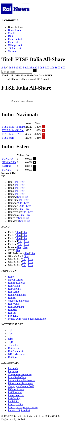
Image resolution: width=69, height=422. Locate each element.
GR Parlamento (16, 354)
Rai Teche (13, 291)
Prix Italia (13, 315)
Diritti (11, 36)
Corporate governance (19, 374)
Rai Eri (12, 297)
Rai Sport (13, 357)
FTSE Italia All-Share (13, 126)
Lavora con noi (16, 395)
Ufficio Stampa (16, 389)
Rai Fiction (14, 285)
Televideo (13, 345)
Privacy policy (15, 404)
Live (22, 181)
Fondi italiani (15, 39)
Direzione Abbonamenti (20, 383)
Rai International (17, 294)
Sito (16, 181)
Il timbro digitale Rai (19, 410)
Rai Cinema (14, 288)
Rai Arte (12, 309)
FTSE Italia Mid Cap (13, 130)
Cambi (11, 33)
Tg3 (10, 336)
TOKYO (7, 169)
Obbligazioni (15, 45)
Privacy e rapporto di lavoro (23, 407)
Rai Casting (14, 398)
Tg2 (10, 333)
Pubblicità (13, 401)
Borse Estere (14, 30)
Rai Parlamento (16, 351)
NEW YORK (9, 162)
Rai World (13, 303)
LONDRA (7, 158)
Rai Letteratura (16, 306)
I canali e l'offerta (17, 377)
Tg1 (10, 330)
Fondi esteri (14, 42)
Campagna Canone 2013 (21, 386)
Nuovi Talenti (15, 279)
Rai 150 (12, 312)
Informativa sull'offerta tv (21, 380)
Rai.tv (11, 276)
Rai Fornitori (15, 392)
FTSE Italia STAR (12, 134)
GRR (11, 339)
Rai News (13, 348)
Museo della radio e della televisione (27, 318)
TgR (10, 342)
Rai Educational (16, 282)
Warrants (12, 51)
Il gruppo (13, 371)
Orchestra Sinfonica (18, 300)
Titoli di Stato (15, 48)
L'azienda (13, 368)
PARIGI (6, 166)
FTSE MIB (8, 137)
